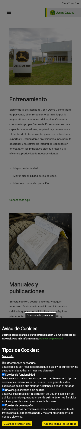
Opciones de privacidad (40, 315)
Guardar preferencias (17, 423)
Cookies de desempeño (19, 405)
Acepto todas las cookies (60, 423)
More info (8, 356)
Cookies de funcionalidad (20, 374)
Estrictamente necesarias (20, 363)
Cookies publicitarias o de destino (24, 390)
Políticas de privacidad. (51, 338)
